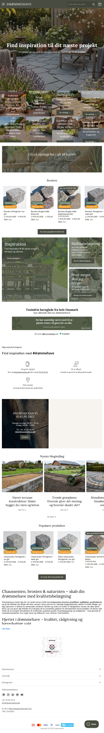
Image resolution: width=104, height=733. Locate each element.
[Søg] (93, 4)
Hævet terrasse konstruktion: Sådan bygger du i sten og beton (22, 501)
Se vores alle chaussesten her (52, 577)
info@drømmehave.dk (22, 372)
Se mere (51, 517)
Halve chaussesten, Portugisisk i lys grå (66, 558)
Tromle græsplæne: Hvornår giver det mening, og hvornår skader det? (64, 501)
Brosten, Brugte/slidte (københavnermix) (67, 212)
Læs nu (21, 510)
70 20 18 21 (43, 372)
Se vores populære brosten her (52, 232)
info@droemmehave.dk (25, 432)
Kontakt (25, 437)
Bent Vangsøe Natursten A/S (20, 709)
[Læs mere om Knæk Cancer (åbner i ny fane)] (52, 647)
